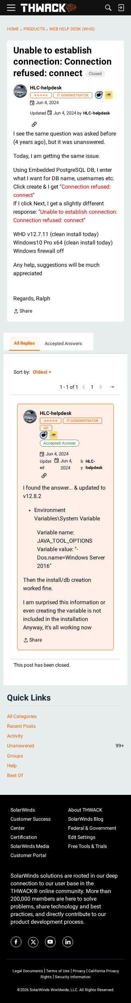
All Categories (22, 716)
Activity (15, 736)
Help (12, 765)
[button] (20, 91)
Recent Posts (21, 726)
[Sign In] (121, 7)
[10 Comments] (99, 95)
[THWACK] (48, 8)
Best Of (15, 775)
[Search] (108, 7)
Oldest (40, 372)
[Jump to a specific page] (111, 387)
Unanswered (65, 745)
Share (22, 311)
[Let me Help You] (109, 95)
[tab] (24, 343)
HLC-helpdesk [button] (45, 87)
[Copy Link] (34, 123)
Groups (15, 756)
